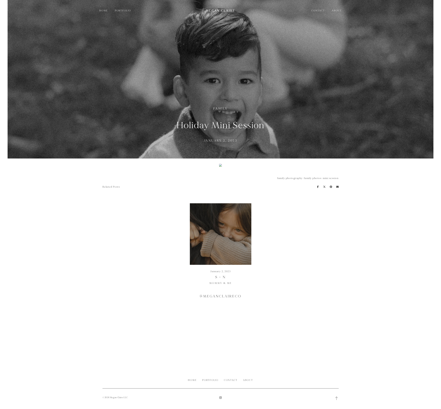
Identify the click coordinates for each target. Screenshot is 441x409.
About (337, 10)
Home (103, 10)
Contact (318, 10)
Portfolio (123, 10)
